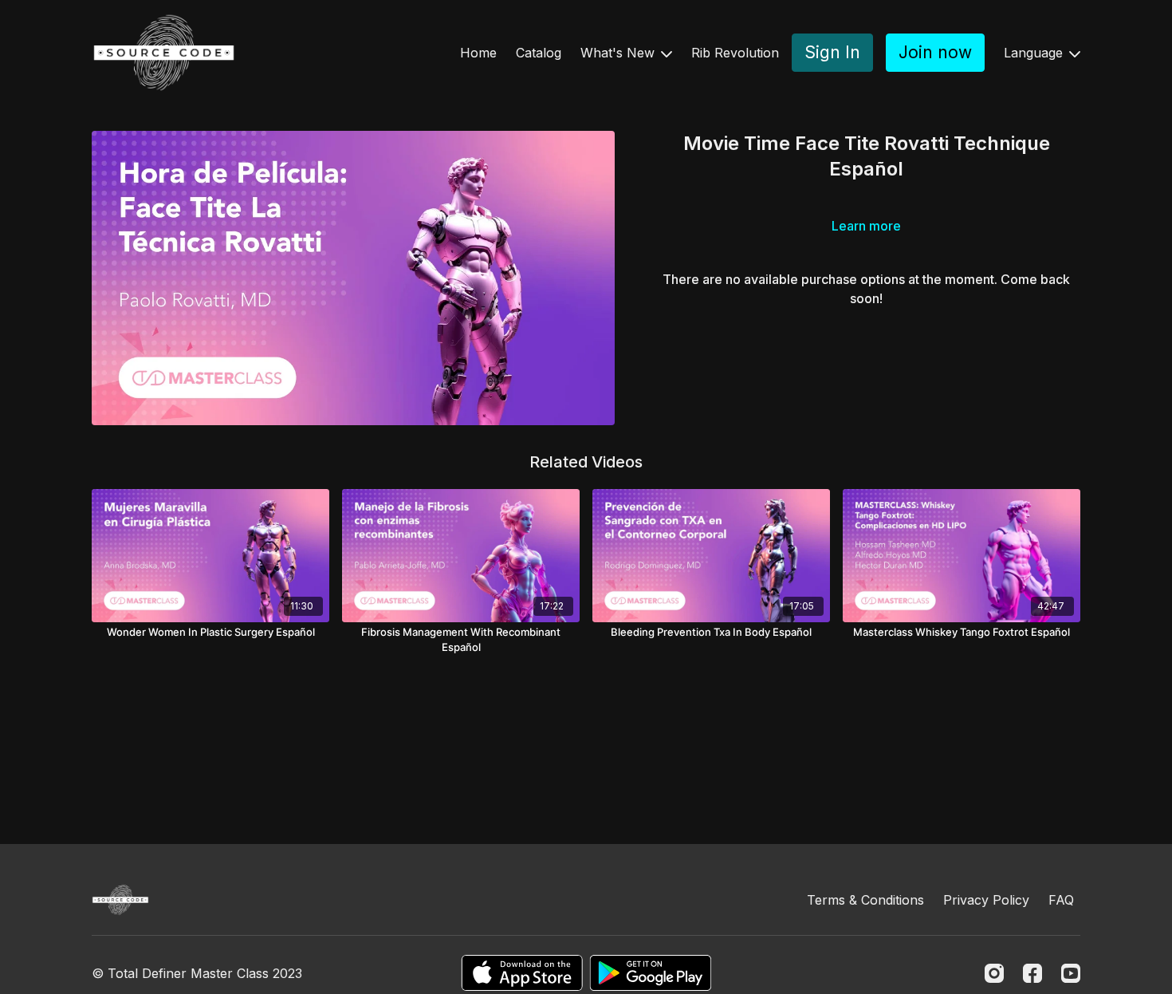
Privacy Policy (986, 900)
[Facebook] (1032, 973)
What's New (619, 53)
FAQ (1061, 900)
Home (478, 53)
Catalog (538, 53)
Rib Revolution (735, 53)
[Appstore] (522, 973)
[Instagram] (994, 973)
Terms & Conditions (865, 900)
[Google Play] (650, 973)
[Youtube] (1070, 973)
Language (1035, 53)
